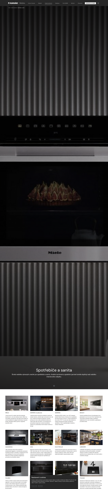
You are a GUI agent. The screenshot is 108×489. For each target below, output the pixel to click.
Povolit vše (34, 485)
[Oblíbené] (98, 3)
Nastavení (40, 485)
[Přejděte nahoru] (105, 486)
